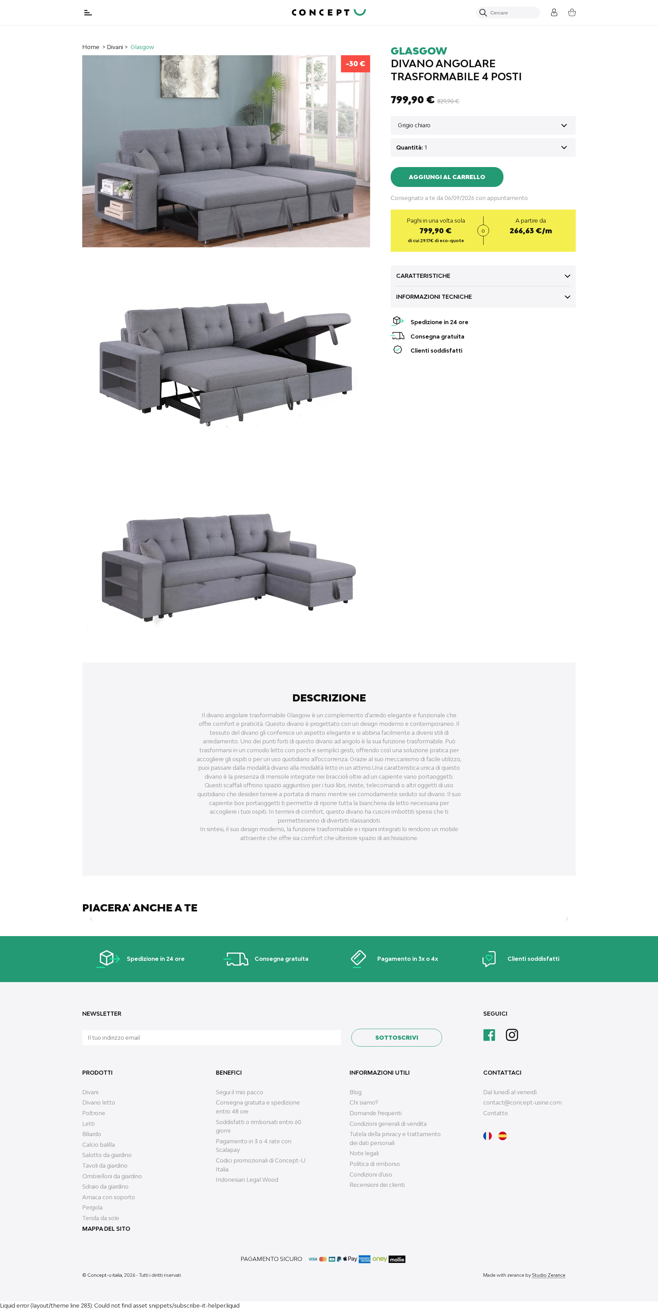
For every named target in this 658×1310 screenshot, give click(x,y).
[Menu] (88, 13)
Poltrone (93, 1113)
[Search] (483, 12)
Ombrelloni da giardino (112, 1176)
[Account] (549, 11)
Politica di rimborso (375, 1163)
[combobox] (512, 12)
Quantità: (409, 147)
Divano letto (98, 1102)
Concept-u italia (104, 1275)
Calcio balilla (98, 1144)
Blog (356, 1092)
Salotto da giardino (107, 1155)
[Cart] (567, 11)
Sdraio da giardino (105, 1186)
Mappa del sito (106, 1228)
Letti (88, 1123)
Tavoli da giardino (104, 1165)
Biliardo (91, 1134)
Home (90, 47)
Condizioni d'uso (371, 1174)
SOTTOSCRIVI (396, 1037)
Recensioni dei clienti (377, 1184)
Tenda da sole (100, 1218)
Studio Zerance (548, 1275)
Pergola (92, 1207)
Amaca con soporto (108, 1197)
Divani (115, 47)
